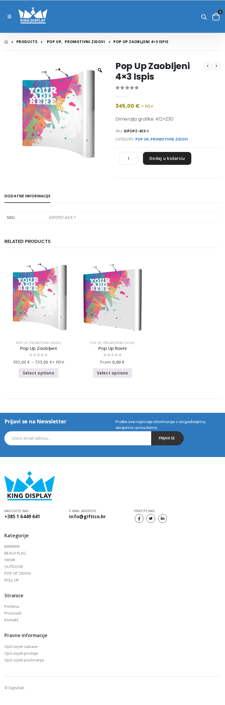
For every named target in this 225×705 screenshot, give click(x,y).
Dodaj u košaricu (167, 158)
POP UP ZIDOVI (17, 573)
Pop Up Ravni (112, 348)
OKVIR (9, 559)
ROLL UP (11, 580)
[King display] (33, 16)
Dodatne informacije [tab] (27, 196)
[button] (204, 17)
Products (27, 41)
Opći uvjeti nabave (21, 646)
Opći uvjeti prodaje (21, 653)
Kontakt (11, 619)
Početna (11, 606)
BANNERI (12, 546)
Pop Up (54, 41)
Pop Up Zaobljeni (38, 348)
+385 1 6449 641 (22, 516)
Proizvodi (12, 613)
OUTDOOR (13, 566)
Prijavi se (167, 438)
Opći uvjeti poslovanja (24, 660)
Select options (38, 373)
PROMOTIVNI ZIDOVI (85, 41)
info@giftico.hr (87, 516)
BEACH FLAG (15, 553)
